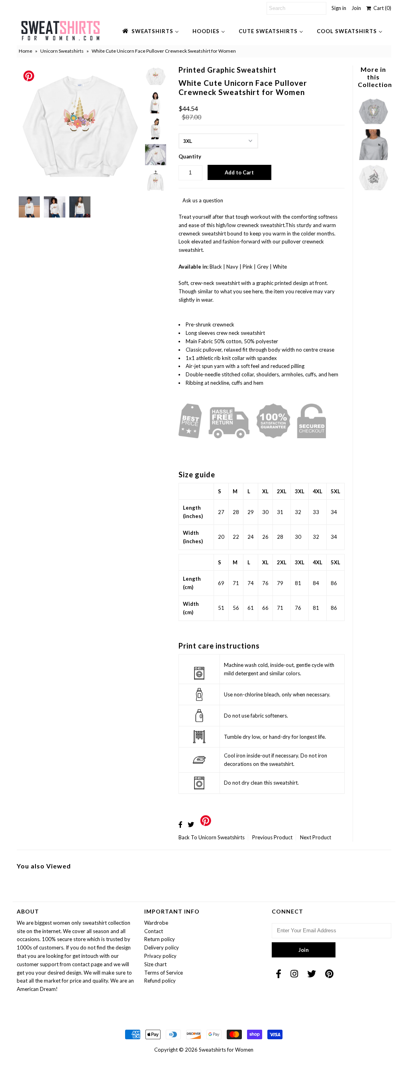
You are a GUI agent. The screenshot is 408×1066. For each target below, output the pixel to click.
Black (216, 266)
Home (25, 51)
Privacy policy (160, 956)
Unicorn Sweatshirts (62, 51)
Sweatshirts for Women (226, 1049)
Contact (153, 931)
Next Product (315, 837)
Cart (381, 8)
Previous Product (272, 837)
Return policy (159, 939)
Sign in (339, 8)
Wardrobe (156, 923)
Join (356, 8)
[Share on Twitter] (191, 824)
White (280, 266)
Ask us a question (202, 200)
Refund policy (160, 980)
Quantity (189, 156)
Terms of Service (163, 972)
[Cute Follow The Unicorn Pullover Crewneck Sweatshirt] (373, 191)
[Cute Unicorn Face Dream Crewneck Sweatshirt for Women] (373, 125)
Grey (263, 266)
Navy (232, 266)
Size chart (155, 964)
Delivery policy (161, 947)
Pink (248, 266)
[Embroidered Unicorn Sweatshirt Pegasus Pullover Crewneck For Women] (373, 158)
